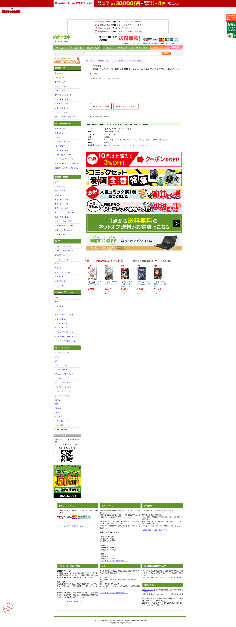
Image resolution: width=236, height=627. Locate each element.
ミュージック (60, 306)
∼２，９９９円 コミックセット (66, 163)
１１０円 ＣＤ (60, 277)
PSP (56, 404)
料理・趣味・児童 (61, 204)
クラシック (59, 264)
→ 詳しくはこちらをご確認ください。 (71, 526)
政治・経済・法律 (61, 199)
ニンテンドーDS (61, 370)
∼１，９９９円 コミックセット (66, 159)
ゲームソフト (104, 61)
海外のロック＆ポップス (64, 251)
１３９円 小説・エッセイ (64, 230)
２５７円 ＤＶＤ (61, 328)
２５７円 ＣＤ (60, 285)
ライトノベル (60, 186)
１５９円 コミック (62, 108)
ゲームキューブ (61, 378)
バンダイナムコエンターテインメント (133, 145)
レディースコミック (62, 86)
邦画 (56, 302)
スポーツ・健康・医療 (63, 221)
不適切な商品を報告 (101, 117)
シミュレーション (137, 61)
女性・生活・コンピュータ (65, 212)
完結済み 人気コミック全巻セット (66, 169)
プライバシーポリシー (165, 577)
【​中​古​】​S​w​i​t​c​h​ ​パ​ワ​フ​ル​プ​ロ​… (94, 284)
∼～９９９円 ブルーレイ (64, 336)
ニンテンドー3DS (61, 365)
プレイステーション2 (63, 391)
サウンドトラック (61, 268)
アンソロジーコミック (63, 95)
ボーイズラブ (60, 91)
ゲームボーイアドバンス (64, 374)
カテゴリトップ (91, 61)
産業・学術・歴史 (61, 217)
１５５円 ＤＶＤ (61, 323)
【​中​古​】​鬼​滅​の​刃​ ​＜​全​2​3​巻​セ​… (126, 284)
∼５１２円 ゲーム (61, 425)
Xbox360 (58, 408)
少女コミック (60, 82)
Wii (56, 361)
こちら (62, 597)
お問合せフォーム (148, 590)
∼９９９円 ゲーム (61, 430)
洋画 (56, 297)
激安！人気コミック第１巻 (65, 117)
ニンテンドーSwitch (62, 353)
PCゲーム (58, 416)
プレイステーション (62, 396)
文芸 (56, 182)
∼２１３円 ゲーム (61, 421)
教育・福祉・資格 (61, 208)
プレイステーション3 (63, 387)
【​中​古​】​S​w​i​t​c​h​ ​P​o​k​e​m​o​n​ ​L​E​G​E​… (143, 284)
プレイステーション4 (63, 383)
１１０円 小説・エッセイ (64, 226)
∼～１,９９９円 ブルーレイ (65, 341)
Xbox (57, 412)
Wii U (57, 357)
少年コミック (60, 77)
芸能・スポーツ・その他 (64, 315)
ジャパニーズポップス (63, 246)
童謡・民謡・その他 (62, 272)
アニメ (57, 310)
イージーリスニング (62, 259)
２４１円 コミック (62, 112)
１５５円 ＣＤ (60, 281)
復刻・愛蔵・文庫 (61, 99)
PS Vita (57, 400)
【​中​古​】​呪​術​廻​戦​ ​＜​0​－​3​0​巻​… (160, 284)
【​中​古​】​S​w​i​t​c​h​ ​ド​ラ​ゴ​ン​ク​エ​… (111, 284)
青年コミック (60, 73)
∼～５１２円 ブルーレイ (64, 332)
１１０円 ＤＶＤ (61, 319)
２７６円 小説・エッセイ (64, 234)
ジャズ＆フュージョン (63, 255)
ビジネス (58, 195)
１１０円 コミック (62, 104)
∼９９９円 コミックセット (65, 155)
